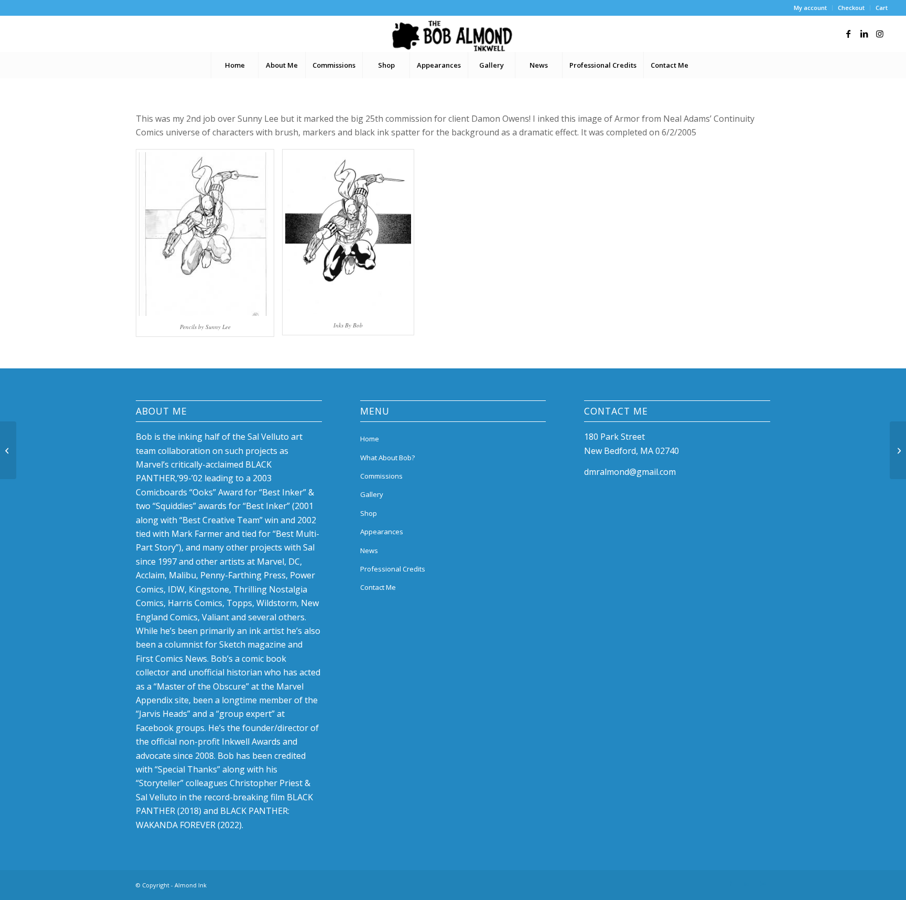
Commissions (381, 476)
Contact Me (378, 587)
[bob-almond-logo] (452, 36)
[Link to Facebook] (848, 33)
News (369, 550)
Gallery (371, 494)
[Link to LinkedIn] (864, 33)
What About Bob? (387, 457)
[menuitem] (811, 7)
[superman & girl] (8, 450)
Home (369, 438)
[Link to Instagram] (880, 33)
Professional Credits (392, 569)
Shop (368, 513)
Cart (882, 8)
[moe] (898, 450)
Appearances (381, 531)
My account (810, 8)
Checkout (851, 8)
